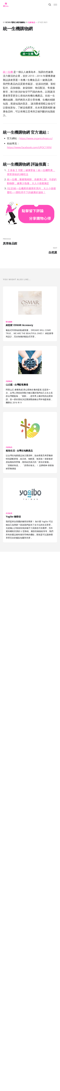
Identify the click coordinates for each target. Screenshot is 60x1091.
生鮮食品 (31, 22)
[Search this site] (50, 4)
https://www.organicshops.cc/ (36, 138)
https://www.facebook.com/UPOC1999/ (29, 147)
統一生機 (8, 72)
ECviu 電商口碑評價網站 (15, 22)
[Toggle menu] (55, 4)
